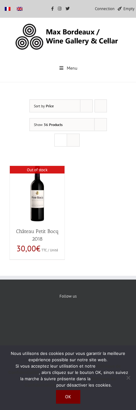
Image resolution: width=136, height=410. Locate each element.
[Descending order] (101, 105)
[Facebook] (48, 317)
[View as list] (73, 140)
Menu (72, 68)
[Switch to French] (8, 9)
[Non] (128, 378)
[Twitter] (68, 317)
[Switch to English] (20, 9)
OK (68, 397)
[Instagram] (87, 317)
